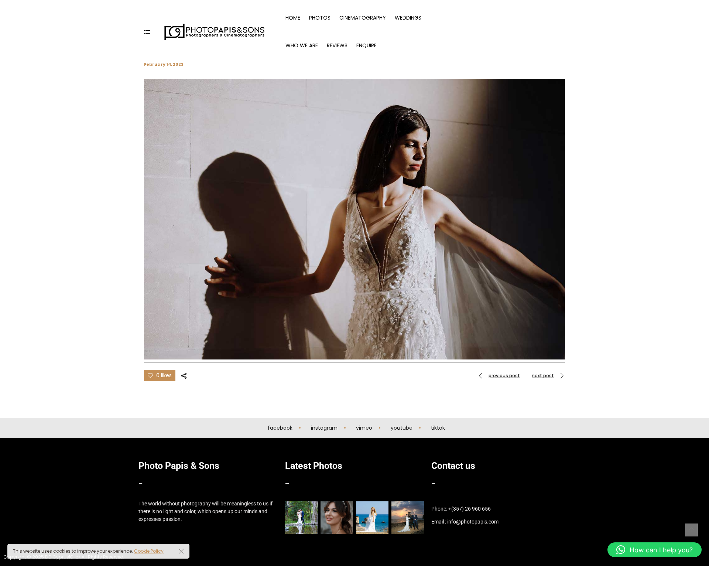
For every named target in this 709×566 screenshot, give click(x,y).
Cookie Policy (149, 551)
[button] (654, 549)
